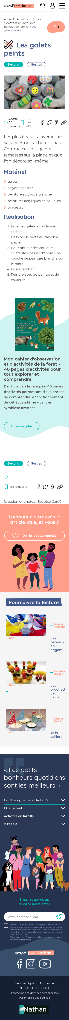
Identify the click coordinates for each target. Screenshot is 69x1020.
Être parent (13, 808)
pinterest (56, 122)
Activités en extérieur (20, 23)
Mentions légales (25, 983)
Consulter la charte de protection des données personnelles (36, 938)
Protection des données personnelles (34, 993)
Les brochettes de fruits (56, 691)
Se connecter (53, 6)
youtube (45, 963)
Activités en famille (29, 19)
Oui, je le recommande (39, 535)
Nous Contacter (29, 988)
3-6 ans (13, 64)
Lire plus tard (54, 27)
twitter (49, 122)
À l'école (10, 824)
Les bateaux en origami (56, 644)
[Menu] (62, 5)
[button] (26, 625)
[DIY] (8, 44)
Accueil (9, 19)
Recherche (43, 6)
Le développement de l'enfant (28, 800)
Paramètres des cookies (34, 997)
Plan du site (47, 983)
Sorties (36, 64)
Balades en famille (16, 26)
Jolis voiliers (56, 735)
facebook (42, 122)
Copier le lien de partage (64, 122)
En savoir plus (21, 426)
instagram (30, 963)
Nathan (34, 1009)
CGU (46, 988)
